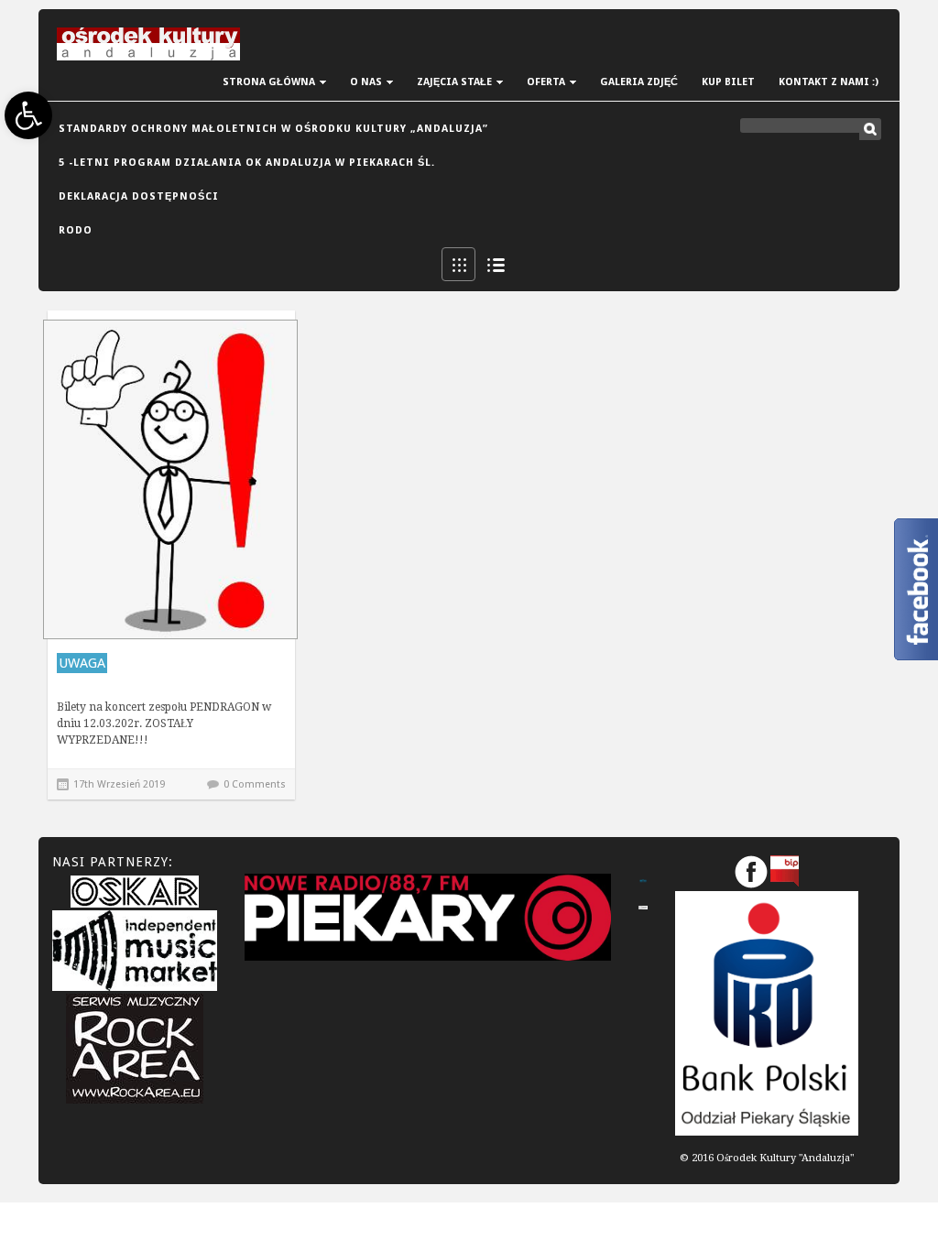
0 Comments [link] (255, 784)
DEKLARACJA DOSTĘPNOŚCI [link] (139, 196)
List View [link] (495, 264)
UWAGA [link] (82, 663)
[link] (28, 115)
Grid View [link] (458, 264)
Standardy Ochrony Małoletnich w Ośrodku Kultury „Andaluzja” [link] (273, 129)
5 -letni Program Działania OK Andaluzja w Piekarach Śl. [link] (247, 163)
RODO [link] (76, 230)
